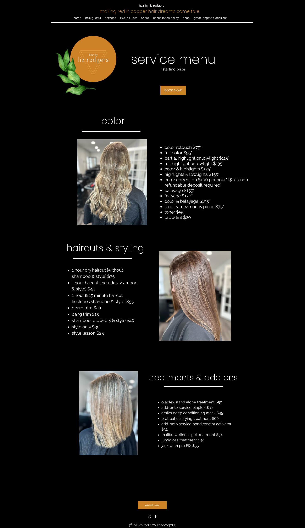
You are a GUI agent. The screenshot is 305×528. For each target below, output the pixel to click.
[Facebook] (156, 516)
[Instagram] (149, 516)
